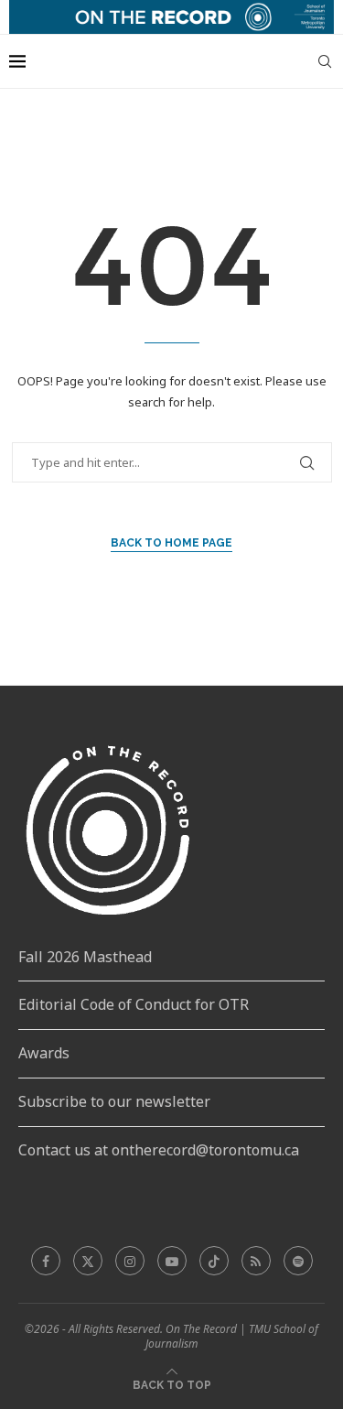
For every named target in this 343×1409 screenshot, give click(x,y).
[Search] (325, 61)
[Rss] (256, 1260)
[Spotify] (298, 1260)
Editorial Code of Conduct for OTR (133, 1004)
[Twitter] (87, 1260)
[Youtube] (172, 1260)
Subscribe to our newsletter (114, 1101)
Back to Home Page (171, 543)
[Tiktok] (214, 1260)
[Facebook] (45, 1260)
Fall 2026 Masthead (85, 957)
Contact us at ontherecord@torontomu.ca (158, 1150)
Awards (44, 1053)
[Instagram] (130, 1260)
